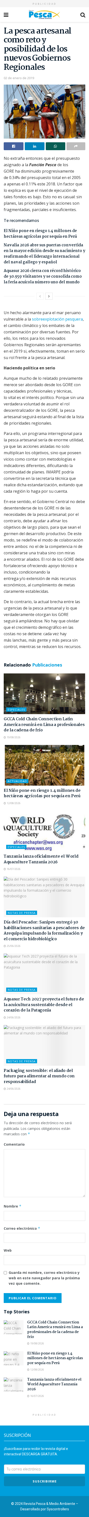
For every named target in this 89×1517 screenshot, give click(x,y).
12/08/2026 (13, 803)
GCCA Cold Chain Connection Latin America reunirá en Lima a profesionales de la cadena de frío (44, 725)
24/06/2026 (13, 1017)
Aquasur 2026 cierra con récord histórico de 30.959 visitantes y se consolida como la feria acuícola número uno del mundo (43, 276)
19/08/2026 (13, 737)
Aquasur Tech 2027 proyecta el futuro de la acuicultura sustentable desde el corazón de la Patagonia (44, 1005)
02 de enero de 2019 (19, 78)
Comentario (14, 1144)
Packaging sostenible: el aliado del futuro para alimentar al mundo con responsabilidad (39, 1076)
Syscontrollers (58, 1509)
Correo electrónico (22, 1228)
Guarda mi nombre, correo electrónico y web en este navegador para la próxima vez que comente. (44, 1278)
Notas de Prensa (22, 913)
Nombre (13, 1206)
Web (8, 1250)
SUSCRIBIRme (45, 1481)
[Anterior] (40, 296)
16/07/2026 (13, 869)
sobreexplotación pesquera (57, 319)
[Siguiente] (49, 296)
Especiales (16, 709)
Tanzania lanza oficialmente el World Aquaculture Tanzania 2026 (41, 859)
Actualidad (17, 781)
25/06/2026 (13, 946)
